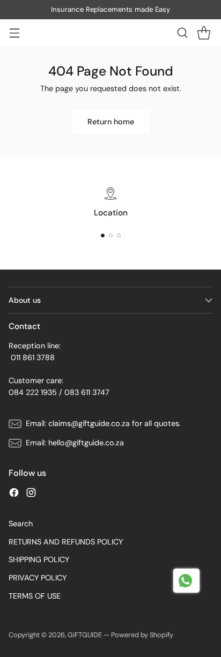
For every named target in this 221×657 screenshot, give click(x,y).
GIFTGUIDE (85, 634)
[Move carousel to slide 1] (103, 235)
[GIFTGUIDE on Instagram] (31, 494)
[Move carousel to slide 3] (119, 235)
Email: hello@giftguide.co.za (75, 442)
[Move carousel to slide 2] (111, 235)
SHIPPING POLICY (39, 559)
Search (21, 523)
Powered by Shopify (142, 634)
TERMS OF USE (35, 596)
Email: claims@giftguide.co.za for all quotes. (103, 423)
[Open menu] (14, 33)
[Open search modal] (182, 33)
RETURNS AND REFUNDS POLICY (66, 542)
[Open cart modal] (204, 33)
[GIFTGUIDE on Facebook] (14, 494)
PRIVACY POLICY (38, 578)
